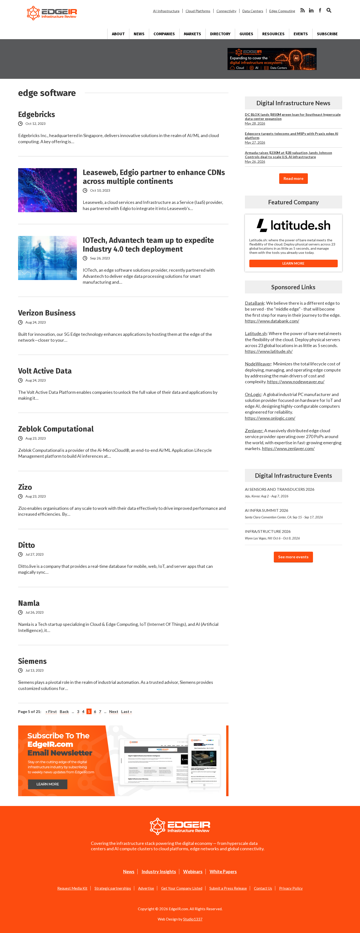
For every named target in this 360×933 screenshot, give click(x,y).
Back (64, 711)
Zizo (25, 487)
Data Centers (252, 11)
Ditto (26, 545)
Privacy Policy (291, 888)
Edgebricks (36, 114)
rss (302, 10)
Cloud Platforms (198, 11)
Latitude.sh (256, 333)
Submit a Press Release (228, 888)
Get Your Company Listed (181, 888)
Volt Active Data (45, 371)
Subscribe (327, 34)
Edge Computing (282, 11)
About (118, 34)
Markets (192, 34)
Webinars (193, 871)
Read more (293, 178)
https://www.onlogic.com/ (270, 418)
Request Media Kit (72, 888)
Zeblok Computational (56, 429)
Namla (29, 603)
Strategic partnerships (113, 888)
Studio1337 (193, 919)
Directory (220, 34)
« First (51, 711)
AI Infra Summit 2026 (284, 513)
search (328, 10)
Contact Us (263, 888)
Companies (164, 34)
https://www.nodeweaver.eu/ (295, 381)
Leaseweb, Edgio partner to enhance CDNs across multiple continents (154, 177)
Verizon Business (47, 313)
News (139, 34)
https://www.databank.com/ (272, 321)
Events (301, 34)
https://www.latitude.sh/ (269, 351)
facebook (320, 10)
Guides (246, 34)
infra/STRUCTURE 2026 (272, 534)
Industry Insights (159, 871)
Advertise (146, 888)
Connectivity (226, 11)
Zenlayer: (254, 430)
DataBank (254, 303)
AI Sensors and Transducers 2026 (279, 492)
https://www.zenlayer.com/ (288, 448)
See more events (293, 556)
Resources (273, 34)
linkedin (311, 10)
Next (113, 711)
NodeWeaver (258, 363)
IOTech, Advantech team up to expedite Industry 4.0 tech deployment (148, 245)
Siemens (32, 661)
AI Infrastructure (166, 11)
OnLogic (253, 394)
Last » (126, 711)
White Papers (223, 871)
